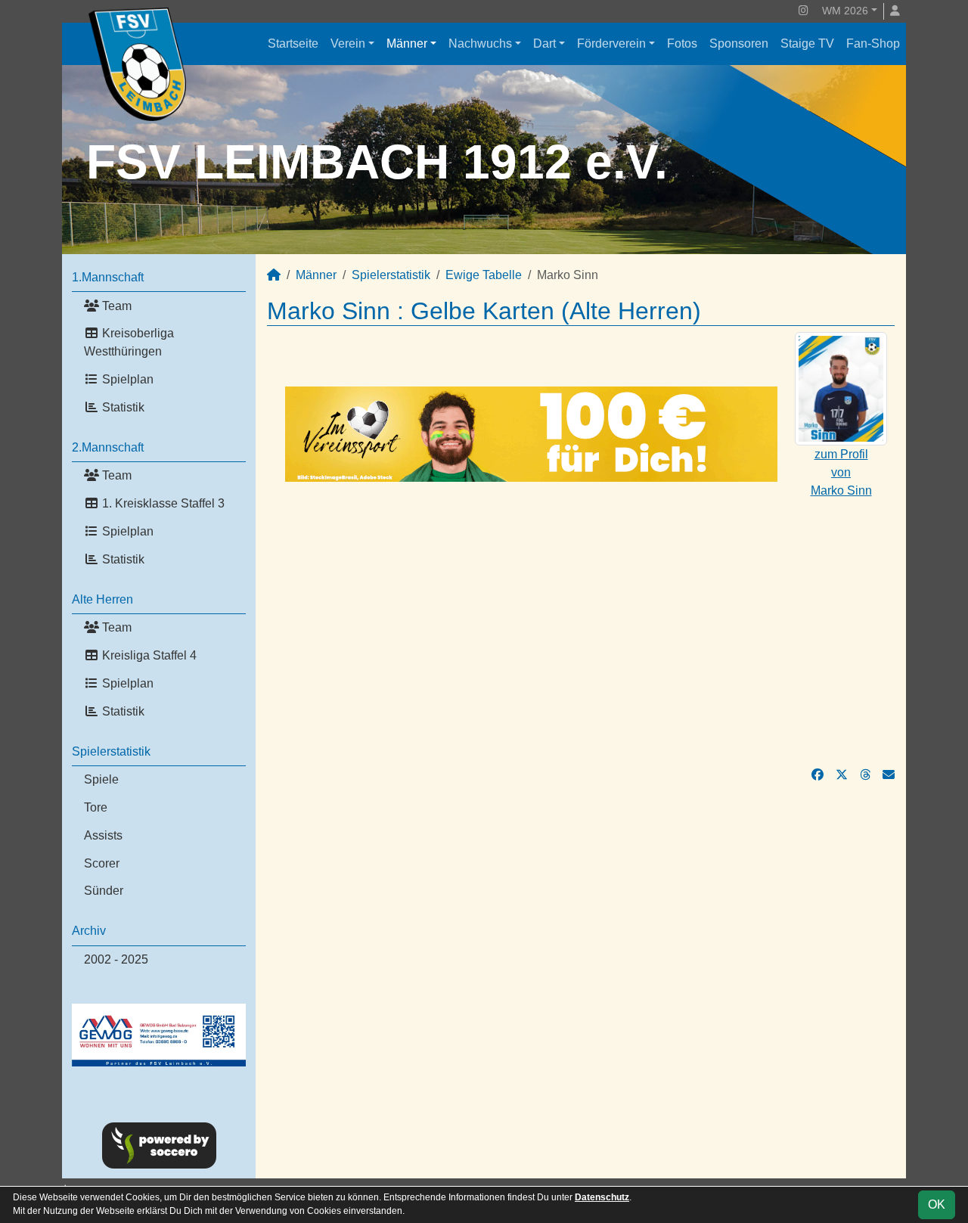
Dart (544, 43)
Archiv (89, 930)
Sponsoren (738, 43)
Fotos (682, 43)
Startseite (293, 43)
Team (115, 306)
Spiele (101, 779)
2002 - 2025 (116, 959)
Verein (347, 43)
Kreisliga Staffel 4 (148, 655)
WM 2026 (845, 11)
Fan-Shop (873, 43)
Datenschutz (602, 1197)
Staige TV (807, 43)
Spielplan (126, 379)
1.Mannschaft (108, 277)
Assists (103, 835)
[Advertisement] (581, 624)
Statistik (121, 407)
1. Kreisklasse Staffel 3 (162, 503)
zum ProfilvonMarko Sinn (841, 472)
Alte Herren (102, 599)
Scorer (101, 863)
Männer (406, 43)
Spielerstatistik (111, 751)
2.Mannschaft (108, 447)
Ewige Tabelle (483, 275)
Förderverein (611, 43)
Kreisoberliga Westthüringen (129, 342)
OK (936, 1204)
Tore (95, 807)
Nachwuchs (480, 43)
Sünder (103, 890)
